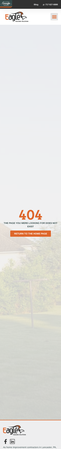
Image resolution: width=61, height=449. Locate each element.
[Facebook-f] (5, 441)
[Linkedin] (12, 441)
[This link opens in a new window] (6, 3)
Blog (36, 4)
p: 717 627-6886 (50, 4)
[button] (54, 16)
